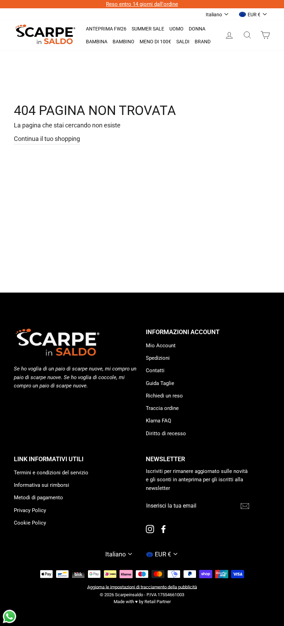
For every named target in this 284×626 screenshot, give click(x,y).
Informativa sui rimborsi (41, 485)
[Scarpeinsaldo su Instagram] (150, 529)
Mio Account (161, 345)
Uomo (176, 29)
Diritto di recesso (166, 433)
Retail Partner (157, 601)
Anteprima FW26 (106, 29)
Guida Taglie (160, 383)
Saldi (182, 41)
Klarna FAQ (158, 421)
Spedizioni (158, 358)
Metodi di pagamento (38, 497)
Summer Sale (148, 29)
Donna (197, 29)
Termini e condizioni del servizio (51, 473)
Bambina (96, 41)
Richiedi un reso (164, 396)
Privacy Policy (30, 510)
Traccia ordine (162, 408)
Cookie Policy (30, 523)
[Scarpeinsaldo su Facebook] (163, 529)
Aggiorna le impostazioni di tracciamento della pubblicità (142, 586)
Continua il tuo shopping (47, 138)
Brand (203, 41)
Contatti (155, 370)
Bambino (123, 41)
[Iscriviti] (244, 506)
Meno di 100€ (155, 41)
